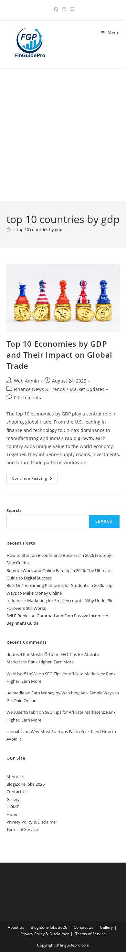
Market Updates (87, 389)
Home (12, 814)
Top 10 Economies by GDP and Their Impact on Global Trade (59, 354)
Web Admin (26, 381)
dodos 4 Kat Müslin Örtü (29, 654)
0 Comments (27, 397)
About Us (15, 777)
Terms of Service (22, 829)
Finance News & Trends (39, 389)
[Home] (8, 229)
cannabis (15, 731)
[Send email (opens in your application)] (71, 9)
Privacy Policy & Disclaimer (31, 822)
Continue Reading (35, 479)
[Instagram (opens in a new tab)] (64, 9)
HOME (12, 807)
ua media (15, 693)
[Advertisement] (63, 135)
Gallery (13, 799)
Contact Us (16, 791)
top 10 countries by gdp (39, 229)
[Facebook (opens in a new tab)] (56, 9)
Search (13, 510)
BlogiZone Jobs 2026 (25, 784)
